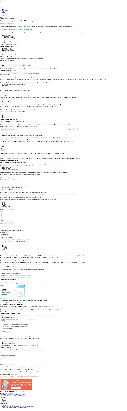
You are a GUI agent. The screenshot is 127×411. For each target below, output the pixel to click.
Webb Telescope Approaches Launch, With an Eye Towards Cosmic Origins (13, 394)
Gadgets (3, 11)
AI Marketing (4, 15)
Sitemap (3, 401)
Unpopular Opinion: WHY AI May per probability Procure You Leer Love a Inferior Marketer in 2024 (18, 406)
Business (3, 14)
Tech (3, 13)
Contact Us (4, 400)
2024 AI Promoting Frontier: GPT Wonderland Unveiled (11, 405)
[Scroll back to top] (0, 410)
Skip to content (2, 0)
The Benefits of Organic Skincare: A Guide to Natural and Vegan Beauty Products (15, 407)
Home (3, 9)
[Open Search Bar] (1, 17)
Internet (3, 12)
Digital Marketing (5, 10)
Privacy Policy (4, 399)
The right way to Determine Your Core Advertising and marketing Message (13, 395)
